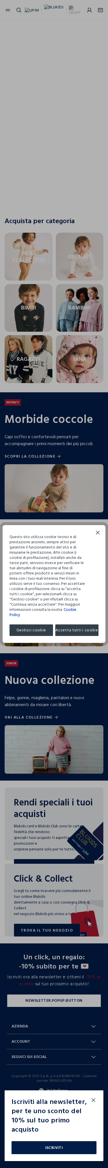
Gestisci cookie (31, 630)
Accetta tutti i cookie (76, 630)
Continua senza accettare (98, 533)
